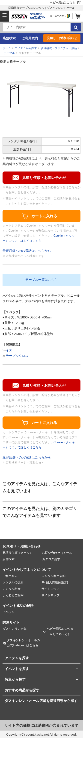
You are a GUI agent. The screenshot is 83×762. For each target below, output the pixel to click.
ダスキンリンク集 (15, 628)
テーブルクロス (17, 355)
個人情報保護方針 (58, 582)
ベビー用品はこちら (62, 2)
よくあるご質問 (13, 595)
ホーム (7, 48)
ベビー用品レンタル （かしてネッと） (60, 631)
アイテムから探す (26, 48)
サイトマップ (50, 595)
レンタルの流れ (13, 582)
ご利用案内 (30, 38)
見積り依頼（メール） (18, 552)
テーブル (9, 53)
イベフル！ (10, 612)
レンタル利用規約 (53, 576)
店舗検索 (9, 38)
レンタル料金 (12, 588)
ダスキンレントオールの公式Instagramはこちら (23, 642)
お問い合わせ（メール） (58, 552)
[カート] (77, 16)
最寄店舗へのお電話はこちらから (27, 251)
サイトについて (52, 588)
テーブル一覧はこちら (41, 279)
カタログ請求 (51, 559)
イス (9, 350)
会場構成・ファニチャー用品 (59, 48)
